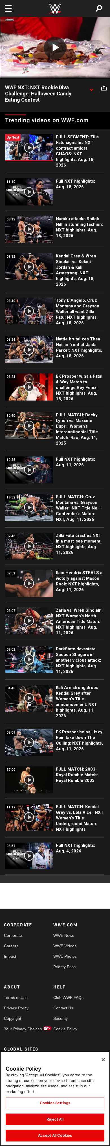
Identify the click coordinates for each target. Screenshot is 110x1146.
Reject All (55, 1119)
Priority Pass (64, 967)
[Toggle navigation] (8, 8)
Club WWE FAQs (65, 997)
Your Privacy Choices (16, 1029)
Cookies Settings (55, 1103)
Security (60, 1018)
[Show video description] (91, 88)
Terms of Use (16, 997)
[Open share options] (104, 88)
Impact (10, 956)
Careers (11, 946)
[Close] (103, 1059)
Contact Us (63, 1008)
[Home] (55, 8)
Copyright (12, 1018)
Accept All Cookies (55, 1135)
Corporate (13, 935)
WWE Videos (64, 946)
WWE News (63, 935)
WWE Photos (65, 956)
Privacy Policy (16, 1008)
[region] (55, 1099)
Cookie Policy (65, 1029)
